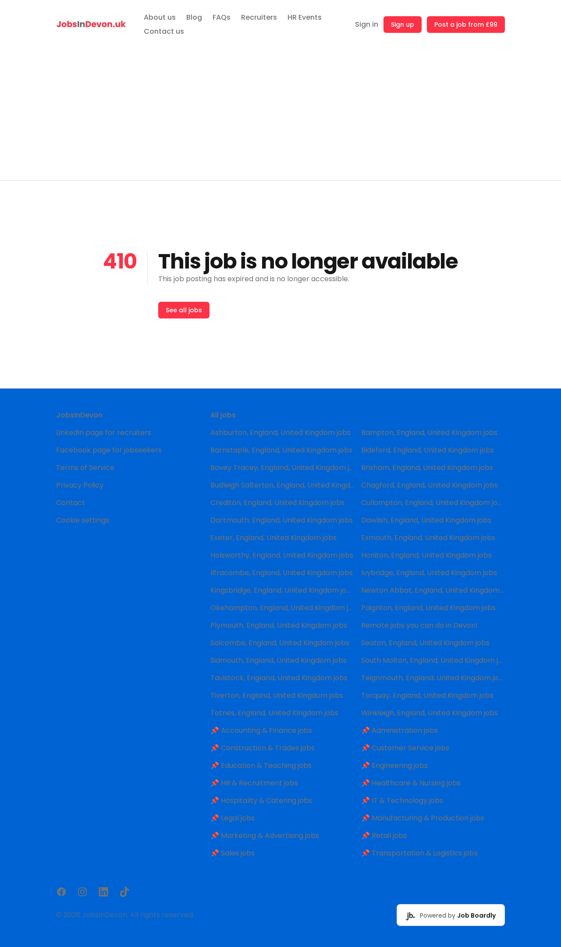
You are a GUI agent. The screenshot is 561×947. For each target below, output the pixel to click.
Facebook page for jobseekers (109, 450)
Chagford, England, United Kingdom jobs (429, 485)
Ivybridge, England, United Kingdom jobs (429, 573)
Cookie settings (82, 520)
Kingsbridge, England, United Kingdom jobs (282, 590)
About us (160, 17)
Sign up (402, 24)
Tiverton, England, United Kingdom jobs (276, 695)
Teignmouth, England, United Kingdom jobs (433, 678)
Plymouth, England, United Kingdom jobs (278, 625)
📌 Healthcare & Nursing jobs (411, 783)
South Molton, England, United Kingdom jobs (433, 660)
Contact (70, 503)
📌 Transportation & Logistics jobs (419, 853)
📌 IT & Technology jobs (402, 800)
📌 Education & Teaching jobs (261, 765)
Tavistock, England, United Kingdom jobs (279, 678)
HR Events (305, 17)
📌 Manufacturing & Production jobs (422, 818)
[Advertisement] (280, 114)
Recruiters (259, 17)
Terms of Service (85, 468)
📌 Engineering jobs (394, 765)
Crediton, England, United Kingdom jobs (277, 503)
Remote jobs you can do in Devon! (419, 625)
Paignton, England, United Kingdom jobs (428, 608)
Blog (194, 17)
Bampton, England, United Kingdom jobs (429, 433)
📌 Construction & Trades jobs (262, 748)
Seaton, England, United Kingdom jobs (425, 643)
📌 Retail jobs (384, 835)
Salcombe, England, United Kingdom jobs (279, 643)
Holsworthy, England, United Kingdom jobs (281, 555)
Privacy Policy (79, 485)
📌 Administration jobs (399, 730)
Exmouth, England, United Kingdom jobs (428, 538)
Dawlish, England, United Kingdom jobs (426, 520)
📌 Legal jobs (232, 818)
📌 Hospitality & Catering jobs (261, 800)
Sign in (366, 24)
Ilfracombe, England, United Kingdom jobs (281, 573)
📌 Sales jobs (232, 853)
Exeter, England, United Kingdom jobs (273, 538)
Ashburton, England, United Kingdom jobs (280, 433)
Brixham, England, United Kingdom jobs (427, 468)
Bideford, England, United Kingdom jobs (427, 450)
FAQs (222, 17)
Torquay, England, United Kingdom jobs (427, 695)
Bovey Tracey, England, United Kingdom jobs (282, 468)
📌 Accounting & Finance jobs (261, 730)
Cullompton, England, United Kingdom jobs (433, 503)
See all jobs (184, 310)
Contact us (164, 31)
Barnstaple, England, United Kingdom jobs (281, 450)
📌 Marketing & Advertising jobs (264, 835)
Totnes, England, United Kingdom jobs (274, 713)
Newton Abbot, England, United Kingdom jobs (433, 590)
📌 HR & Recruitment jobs (254, 783)
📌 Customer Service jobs (405, 748)
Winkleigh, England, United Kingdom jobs (429, 713)
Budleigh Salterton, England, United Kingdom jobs (282, 485)
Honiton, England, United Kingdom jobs (426, 555)
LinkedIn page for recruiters (103, 433)
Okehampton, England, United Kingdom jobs (282, 608)
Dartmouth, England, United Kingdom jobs (281, 520)
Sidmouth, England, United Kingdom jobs (278, 660)
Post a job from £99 (465, 24)
